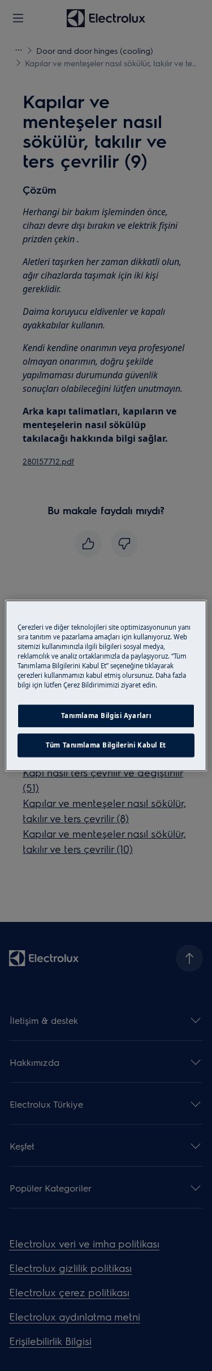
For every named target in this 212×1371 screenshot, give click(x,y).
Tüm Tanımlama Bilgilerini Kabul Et (106, 745)
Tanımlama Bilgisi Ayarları (106, 715)
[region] (105, 685)
